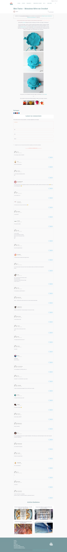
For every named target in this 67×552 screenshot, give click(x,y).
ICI (41, 94)
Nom (14, 129)
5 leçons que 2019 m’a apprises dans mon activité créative (44, 513)
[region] (10, 544)
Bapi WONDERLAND (20, 181)
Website (15, 138)
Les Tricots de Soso (20, 366)
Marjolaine (18, 481)
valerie (18, 230)
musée (45, 94)
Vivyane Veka (19, 462)
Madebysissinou (19, 423)
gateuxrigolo (19, 254)
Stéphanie (18, 211)
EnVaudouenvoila (19, 443)
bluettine (18, 346)
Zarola (24, 22)
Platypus (18, 404)
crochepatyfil (19, 385)
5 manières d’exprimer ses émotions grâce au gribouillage (23, 527)
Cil (17, 192)
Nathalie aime (19, 297)
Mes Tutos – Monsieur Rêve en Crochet (30, 9)
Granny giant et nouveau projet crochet (44, 527)
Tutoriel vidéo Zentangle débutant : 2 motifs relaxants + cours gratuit (23, 513)
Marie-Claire (19, 316)
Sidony (18, 336)
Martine (18, 355)
